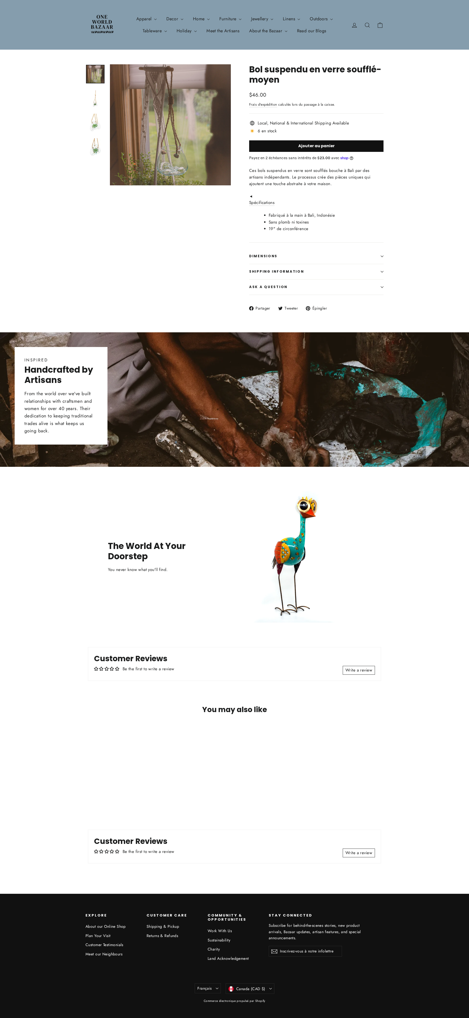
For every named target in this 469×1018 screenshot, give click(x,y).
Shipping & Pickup (163, 926)
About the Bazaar (266, 31)
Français (204, 988)
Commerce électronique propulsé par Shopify (234, 1001)
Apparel (144, 19)
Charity (214, 949)
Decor (173, 19)
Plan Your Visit (97, 936)
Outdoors (319, 19)
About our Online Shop (105, 926)
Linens (289, 19)
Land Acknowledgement (228, 958)
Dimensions (263, 256)
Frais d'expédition (263, 104)
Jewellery (260, 19)
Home (199, 19)
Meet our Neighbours (103, 954)
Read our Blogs (311, 31)
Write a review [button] (358, 670)
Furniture (228, 19)
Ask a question (268, 287)
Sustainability (219, 940)
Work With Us (220, 931)
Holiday (185, 31)
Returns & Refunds (162, 936)
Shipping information (276, 271)
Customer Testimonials (104, 945)
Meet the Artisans (222, 31)
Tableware (153, 31)
